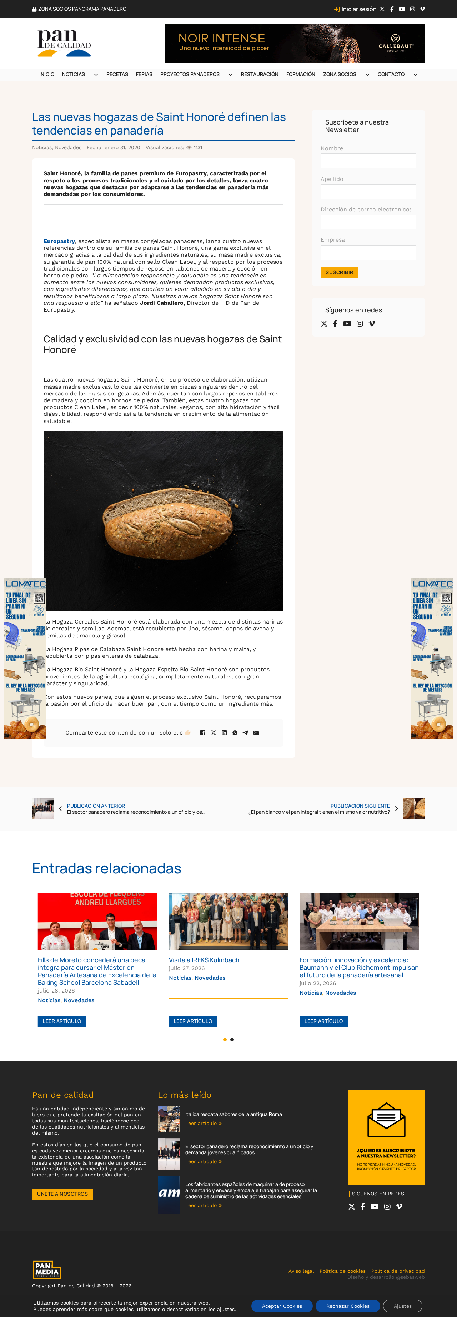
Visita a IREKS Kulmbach (73, 959)
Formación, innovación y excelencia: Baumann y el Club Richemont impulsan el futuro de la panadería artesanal (228, 967)
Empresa (333, 239)
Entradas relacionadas (106, 868)
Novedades (68, 147)
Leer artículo (62, 1021)
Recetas (117, 74)
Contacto (391, 74)
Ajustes (403, 1306)
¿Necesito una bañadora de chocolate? (359, 959)
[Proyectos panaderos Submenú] (231, 75)
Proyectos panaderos (190, 74)
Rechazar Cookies (348, 1306)
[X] (213, 732)
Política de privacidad (398, 1271)
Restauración (259, 74)
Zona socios (339, 74)
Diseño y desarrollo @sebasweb (386, 1277)
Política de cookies (343, 1271)
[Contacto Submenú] (416, 75)
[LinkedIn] (224, 732)
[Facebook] (202, 732)
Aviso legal (301, 1271)
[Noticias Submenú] (96, 75)
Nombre (332, 148)
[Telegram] (245, 732)
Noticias (73, 74)
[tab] (225, 1039)
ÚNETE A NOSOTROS (62, 1193)
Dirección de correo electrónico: (366, 209)
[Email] (256, 732)
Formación (300, 74)
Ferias (144, 74)
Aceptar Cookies (282, 1306)
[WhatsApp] (235, 732)
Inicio (46, 74)
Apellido (332, 179)
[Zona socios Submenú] (367, 75)
